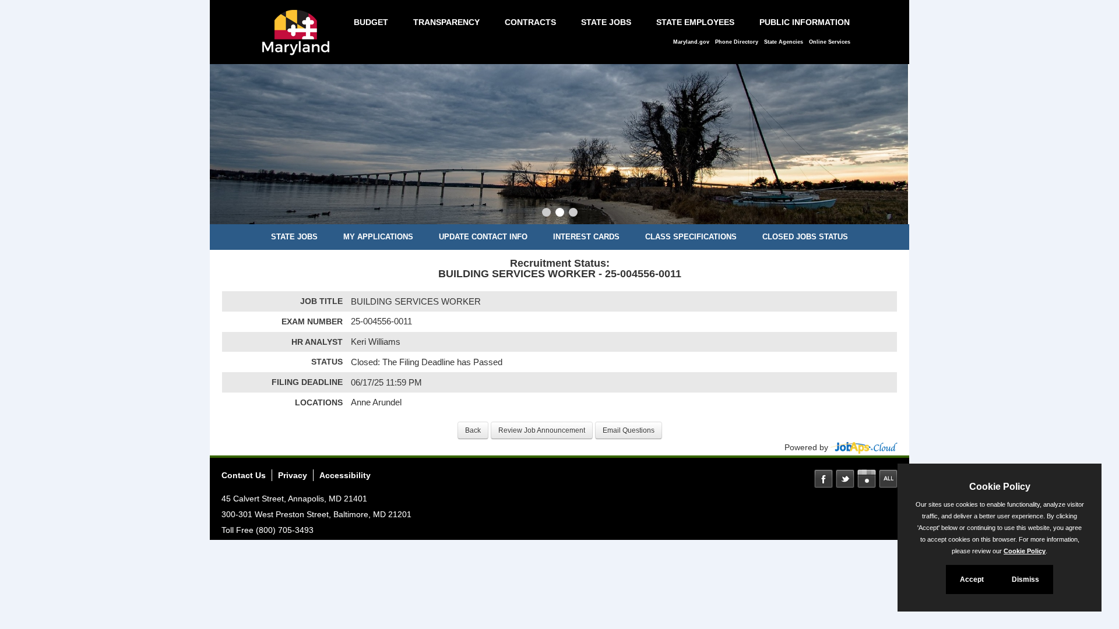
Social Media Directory (888, 478)
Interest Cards (586, 236)
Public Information (804, 22)
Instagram (866, 478)
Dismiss (1025, 579)
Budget (371, 22)
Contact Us (243, 475)
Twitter (845, 478)
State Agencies (783, 42)
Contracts (530, 22)
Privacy (292, 475)
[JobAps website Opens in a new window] (864, 447)
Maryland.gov (691, 42)
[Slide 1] (546, 213)
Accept (972, 579)
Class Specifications (691, 236)
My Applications (378, 236)
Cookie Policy (1025, 550)
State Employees (695, 22)
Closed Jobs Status (805, 236)
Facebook (823, 478)
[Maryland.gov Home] (299, 38)
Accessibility (345, 475)
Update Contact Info (483, 236)
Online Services (829, 42)
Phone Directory (736, 42)
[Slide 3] (573, 213)
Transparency (446, 22)
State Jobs (606, 22)
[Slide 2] (559, 213)
